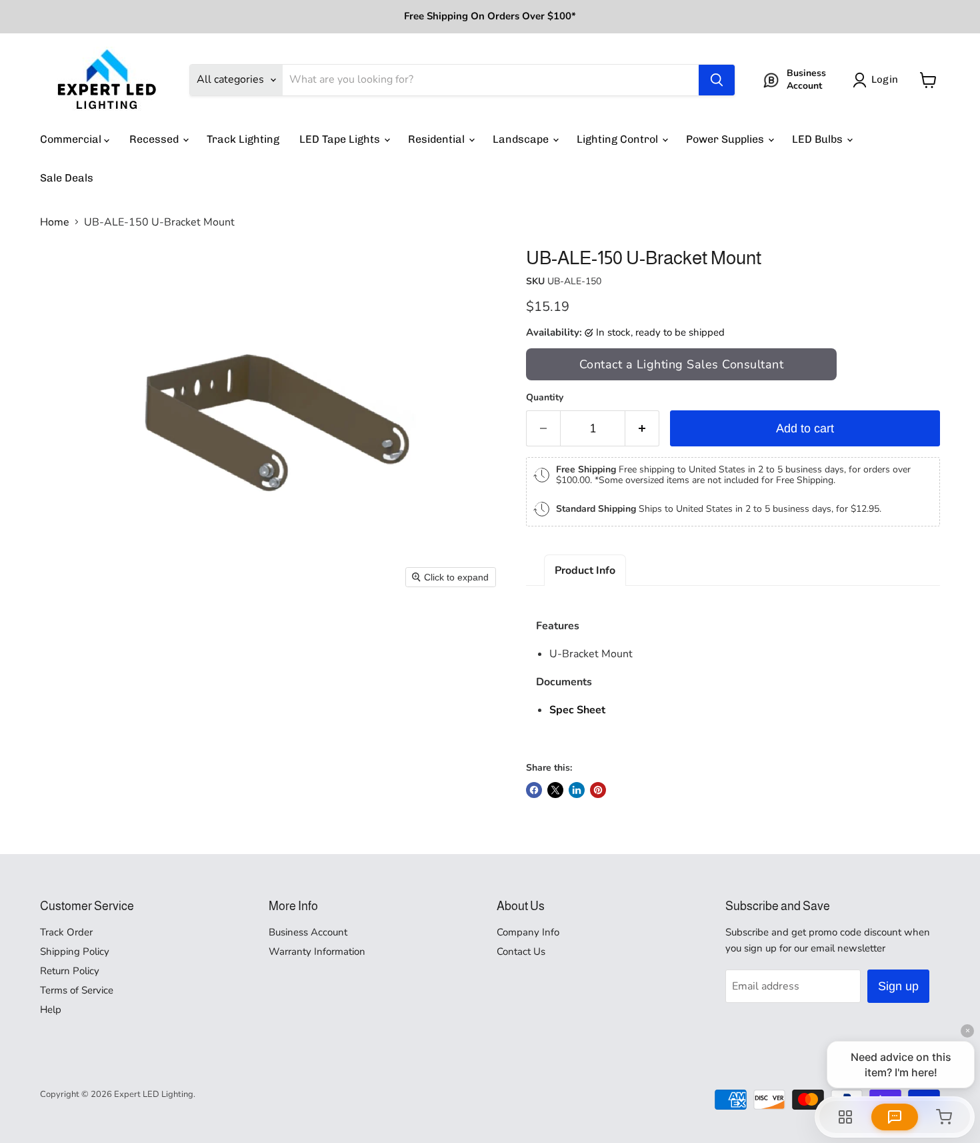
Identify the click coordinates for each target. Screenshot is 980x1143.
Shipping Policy (74, 951)
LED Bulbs (818, 139)
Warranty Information (317, 951)
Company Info (528, 932)
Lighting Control (619, 139)
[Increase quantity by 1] (642, 428)
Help (50, 1009)
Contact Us (521, 951)
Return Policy (69, 971)
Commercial (72, 139)
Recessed (155, 139)
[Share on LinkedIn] (577, 790)
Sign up (898, 986)
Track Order (66, 932)
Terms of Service (76, 990)
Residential (437, 139)
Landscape (522, 139)
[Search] (717, 80)
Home (54, 222)
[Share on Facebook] (534, 790)
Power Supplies (726, 139)
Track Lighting (243, 139)
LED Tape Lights (341, 139)
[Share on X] (555, 790)
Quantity (544, 397)
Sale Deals (66, 177)
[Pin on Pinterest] (598, 790)
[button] (878, 80)
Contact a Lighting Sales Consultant (681, 364)
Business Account (308, 932)
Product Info (585, 570)
